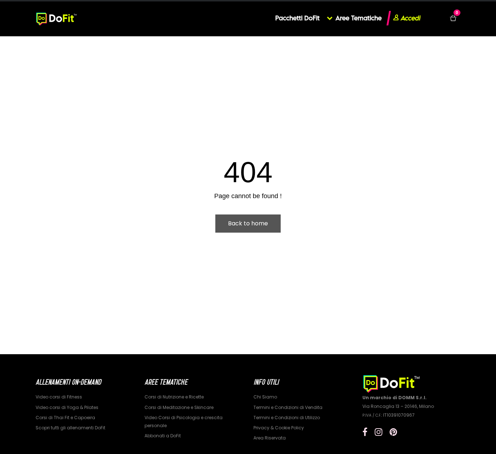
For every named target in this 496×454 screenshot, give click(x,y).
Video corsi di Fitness (59, 397)
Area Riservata (269, 438)
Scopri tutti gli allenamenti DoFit (70, 428)
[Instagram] (378, 432)
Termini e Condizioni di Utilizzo (286, 417)
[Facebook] (364, 432)
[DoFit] (56, 18)
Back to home (248, 223)
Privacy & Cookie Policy (278, 428)
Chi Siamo (265, 397)
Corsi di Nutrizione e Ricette (174, 397)
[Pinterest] (393, 432)
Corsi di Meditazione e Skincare (179, 407)
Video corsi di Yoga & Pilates (67, 407)
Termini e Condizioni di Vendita (287, 407)
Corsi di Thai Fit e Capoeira (65, 417)
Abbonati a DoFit (163, 436)
